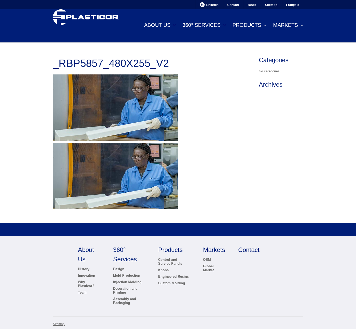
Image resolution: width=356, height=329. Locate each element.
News (252, 5)
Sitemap (271, 5)
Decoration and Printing (125, 290)
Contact (233, 5)
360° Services (201, 25)
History (83, 269)
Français (292, 5)
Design (118, 269)
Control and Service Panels (170, 261)
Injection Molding (127, 282)
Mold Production (126, 275)
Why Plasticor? (86, 284)
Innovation (86, 275)
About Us (157, 25)
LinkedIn (212, 5)
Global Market (208, 268)
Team (82, 292)
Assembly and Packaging (124, 301)
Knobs (163, 270)
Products (246, 25)
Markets (285, 25)
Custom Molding (171, 283)
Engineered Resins (173, 277)
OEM (207, 260)
